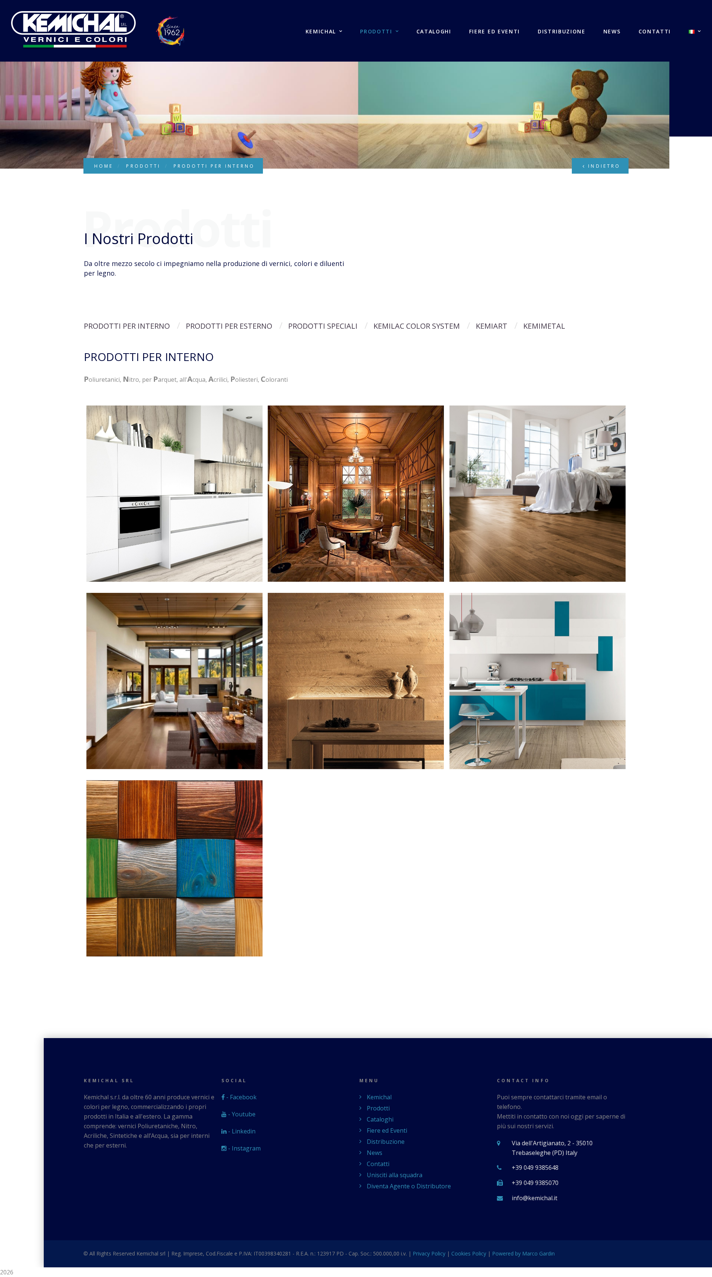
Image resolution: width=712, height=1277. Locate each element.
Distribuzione (562, 32)
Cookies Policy (468, 1253)
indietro (603, 166)
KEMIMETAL (544, 326)
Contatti (655, 32)
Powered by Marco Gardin (523, 1253)
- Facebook (241, 1097)
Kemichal (321, 32)
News (612, 32)
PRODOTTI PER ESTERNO (229, 326)
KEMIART (491, 326)
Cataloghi (433, 32)
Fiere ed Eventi (494, 32)
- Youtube (241, 1114)
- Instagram (244, 1148)
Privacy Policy (429, 1253)
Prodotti (376, 32)
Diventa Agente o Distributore (409, 1186)
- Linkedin (241, 1131)
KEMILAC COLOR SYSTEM (416, 326)
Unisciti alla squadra (394, 1175)
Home (103, 166)
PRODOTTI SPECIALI (322, 326)
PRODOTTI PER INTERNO (127, 326)
